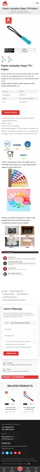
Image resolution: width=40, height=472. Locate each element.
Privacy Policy (6, 464)
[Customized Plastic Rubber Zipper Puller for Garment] (11, 398)
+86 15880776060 (8, 429)
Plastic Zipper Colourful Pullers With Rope (29, 408)
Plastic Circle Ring (8, 294)
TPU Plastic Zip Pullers (10, 297)
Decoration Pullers (22, 294)
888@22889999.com (8, 437)
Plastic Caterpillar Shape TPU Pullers (14, 300)
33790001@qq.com (7, 439)
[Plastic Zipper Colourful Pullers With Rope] (29, 398)
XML (14, 464)
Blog (25, 464)
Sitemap (20, 464)
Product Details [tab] (10, 112)
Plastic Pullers (23, 11)
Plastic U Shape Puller (16, 291)
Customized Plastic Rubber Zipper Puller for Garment (11, 408)
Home (14, 11)
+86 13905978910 (8, 427)
